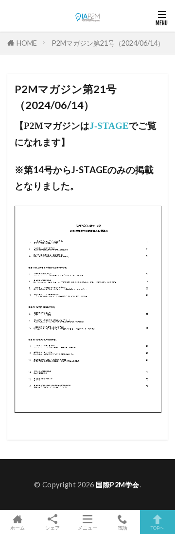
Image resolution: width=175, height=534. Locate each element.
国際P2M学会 (118, 485)
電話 (122, 527)
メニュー (87, 527)
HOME (27, 42)
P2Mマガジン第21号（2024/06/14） (108, 43)
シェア (52, 528)
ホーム (17, 527)
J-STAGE (109, 126)
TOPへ (157, 527)
